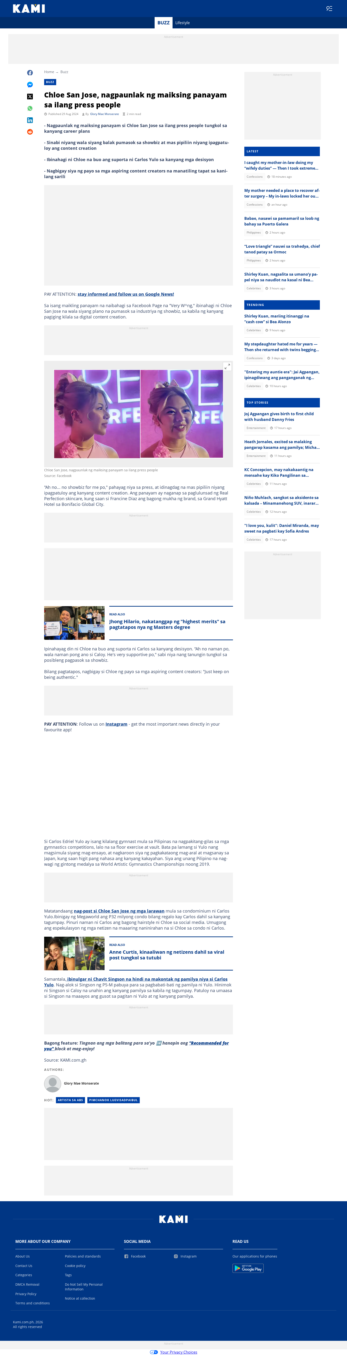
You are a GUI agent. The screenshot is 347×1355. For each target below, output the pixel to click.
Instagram (116, 724)
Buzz (163, 22)
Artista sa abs (70, 1100)
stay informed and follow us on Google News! (126, 294)
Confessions (255, 177)
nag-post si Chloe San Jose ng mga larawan (119, 911)
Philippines (254, 232)
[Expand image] (227, 366)
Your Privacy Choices (178, 1352)
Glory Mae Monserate (104, 114)
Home (49, 71)
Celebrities (254, 288)
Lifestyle (182, 22)
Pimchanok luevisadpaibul (113, 1100)
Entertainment (256, 428)
